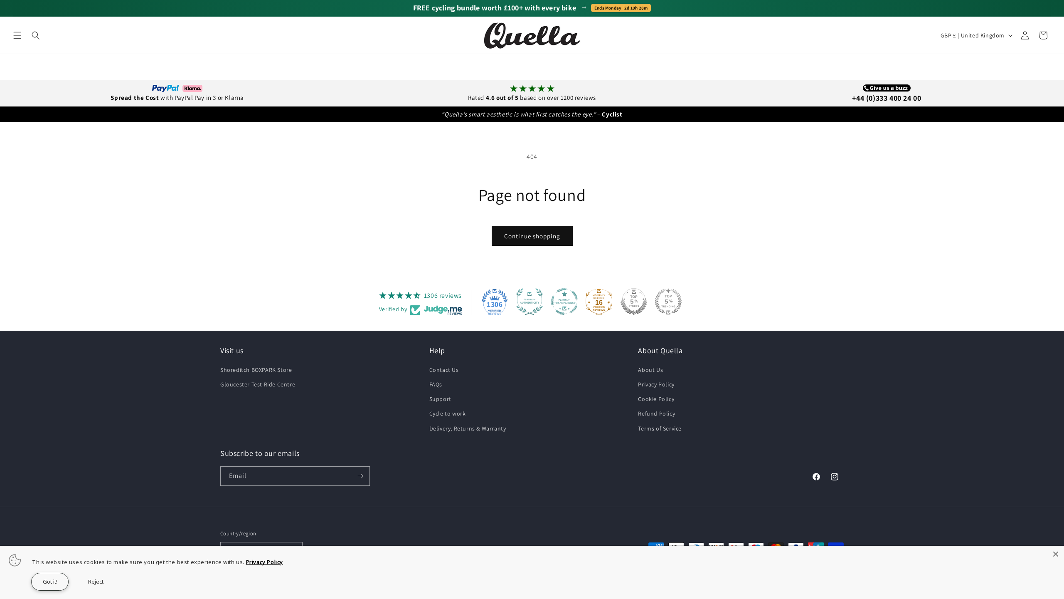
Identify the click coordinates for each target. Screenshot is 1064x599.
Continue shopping (532, 236)
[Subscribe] (360, 476)
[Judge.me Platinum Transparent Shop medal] (564, 301)
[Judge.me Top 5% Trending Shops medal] (668, 301)
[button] (17, 35)
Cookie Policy (656, 399)
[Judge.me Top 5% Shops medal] (634, 301)
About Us (650, 370)
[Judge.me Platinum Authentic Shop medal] (529, 301)
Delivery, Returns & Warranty (467, 428)
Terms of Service (660, 428)
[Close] (1056, 554)
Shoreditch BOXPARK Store (256, 370)
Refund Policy (656, 413)
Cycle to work (447, 413)
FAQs (435, 384)
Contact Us (444, 370)
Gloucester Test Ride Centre (257, 384)
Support (440, 399)
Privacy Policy (656, 384)
